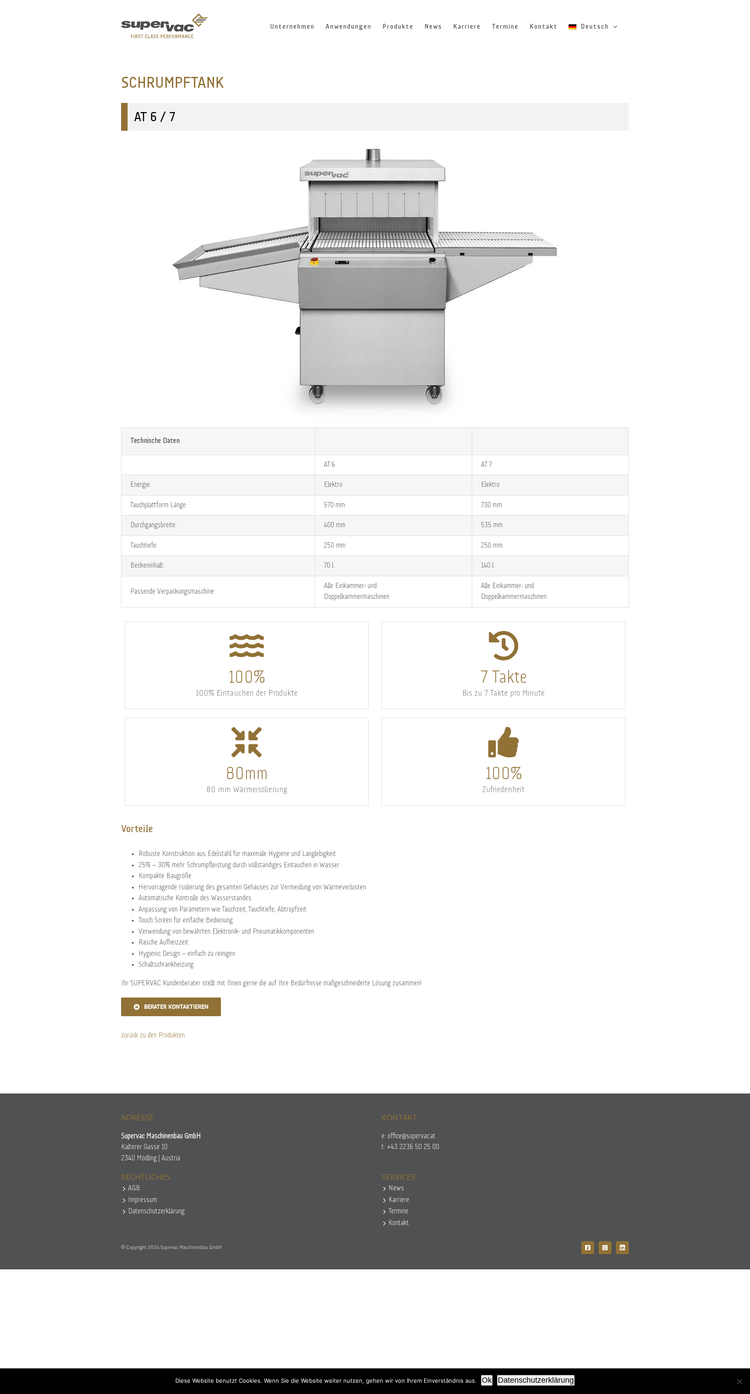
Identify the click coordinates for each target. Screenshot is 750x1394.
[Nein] (739, 1381)
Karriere (398, 1200)
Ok (487, 1380)
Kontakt (398, 1223)
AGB (134, 1188)
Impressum (142, 1200)
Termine (398, 1211)
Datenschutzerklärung (156, 1211)
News (396, 1188)
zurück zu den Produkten (153, 1035)
